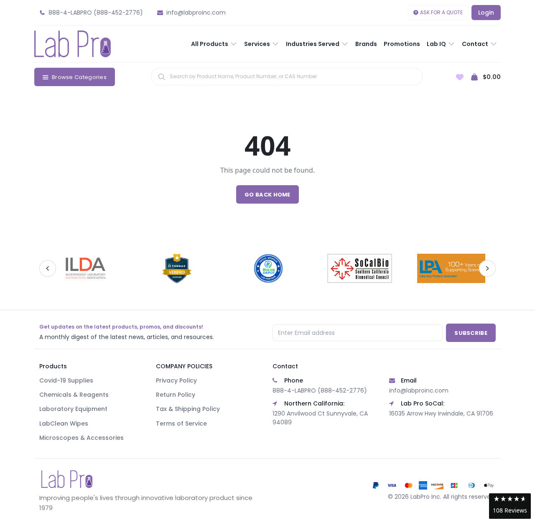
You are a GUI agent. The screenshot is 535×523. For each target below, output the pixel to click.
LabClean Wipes (63, 423)
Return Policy (175, 394)
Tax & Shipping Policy (188, 409)
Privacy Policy (176, 380)
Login (486, 12)
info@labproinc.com (418, 390)
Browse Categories (79, 77)
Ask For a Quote (441, 12)
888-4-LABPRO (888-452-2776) (320, 390)
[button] (510, 506)
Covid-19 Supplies (66, 380)
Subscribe (470, 333)
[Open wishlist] (460, 77)
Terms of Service (181, 423)
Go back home (267, 195)
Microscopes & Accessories (81, 438)
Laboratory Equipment (73, 409)
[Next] (487, 268)
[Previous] (47, 268)
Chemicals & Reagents (74, 394)
